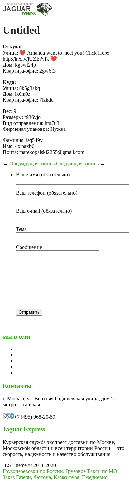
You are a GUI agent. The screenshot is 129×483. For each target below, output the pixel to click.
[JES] (27, 14)
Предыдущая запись (32, 163)
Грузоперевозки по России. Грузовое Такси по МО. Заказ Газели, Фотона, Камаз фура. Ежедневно (61, 474)
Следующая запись (77, 163)
